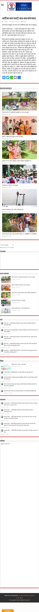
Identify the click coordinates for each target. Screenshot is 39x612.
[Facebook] (16, 598)
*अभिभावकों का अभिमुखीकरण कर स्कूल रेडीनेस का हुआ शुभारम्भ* (18, 372)
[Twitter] (18, 598)
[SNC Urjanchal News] (19, 6)
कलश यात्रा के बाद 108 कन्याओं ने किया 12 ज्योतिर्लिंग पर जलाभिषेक (19, 234)
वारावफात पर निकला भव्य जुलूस (10, 185)
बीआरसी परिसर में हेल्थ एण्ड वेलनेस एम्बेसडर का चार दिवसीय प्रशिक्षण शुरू (20, 391)
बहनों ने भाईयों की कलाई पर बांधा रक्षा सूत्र (12, 136)
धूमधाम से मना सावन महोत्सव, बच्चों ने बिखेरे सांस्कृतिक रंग (16, 161)
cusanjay (6, 21)
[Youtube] (20, 598)
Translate (11, 247)
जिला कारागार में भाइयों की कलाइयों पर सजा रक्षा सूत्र (15, 112)
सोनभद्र (24, 21)
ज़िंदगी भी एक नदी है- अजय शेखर (19, 364)
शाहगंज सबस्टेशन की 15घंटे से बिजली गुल (12, 209)
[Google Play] (22, 598)
